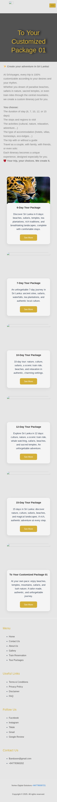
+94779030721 (39, 785)
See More (28, 237)
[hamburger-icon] (52, 5)
